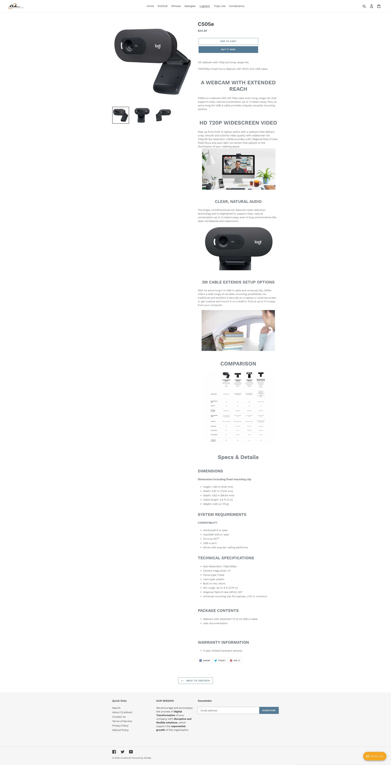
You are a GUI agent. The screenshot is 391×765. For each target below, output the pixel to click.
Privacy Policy (120, 725)
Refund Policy (120, 730)
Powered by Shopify (141, 758)
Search (116, 707)
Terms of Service (122, 721)
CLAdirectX (126, 758)
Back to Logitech (198, 680)
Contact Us (119, 716)
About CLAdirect (122, 712)
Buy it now (228, 49)
